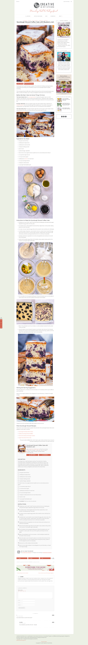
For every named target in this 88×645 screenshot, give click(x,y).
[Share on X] (1, 323)
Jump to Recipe (20, 83)
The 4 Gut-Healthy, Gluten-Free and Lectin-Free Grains (66, 99)
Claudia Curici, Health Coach (34, 449)
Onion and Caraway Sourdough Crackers (27, 435)
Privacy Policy (44, 641)
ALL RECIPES (27, 16)
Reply (53, 622)
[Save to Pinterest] (1, 325)
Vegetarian (46, 20)
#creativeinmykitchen (47, 552)
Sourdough (41, 20)
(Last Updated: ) (35, 23)
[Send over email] (1, 327)
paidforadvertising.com (21, 640)
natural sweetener (20, 105)
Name (19, 600)
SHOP (46, 16)
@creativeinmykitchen (26, 552)
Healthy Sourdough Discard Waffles (26, 433)
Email (19, 602)
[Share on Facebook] (1, 320)
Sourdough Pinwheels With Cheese (26, 431)
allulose (26, 158)
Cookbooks (52, 16)
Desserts (29, 20)
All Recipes (25, 20)
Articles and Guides (38, 16)
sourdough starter (31, 97)
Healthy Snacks (35, 20)
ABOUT (60, 16)
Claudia (21, 576)
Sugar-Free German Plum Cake (25, 437)
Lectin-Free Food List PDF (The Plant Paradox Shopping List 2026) (66, 104)
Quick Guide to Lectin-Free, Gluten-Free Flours (66, 108)
